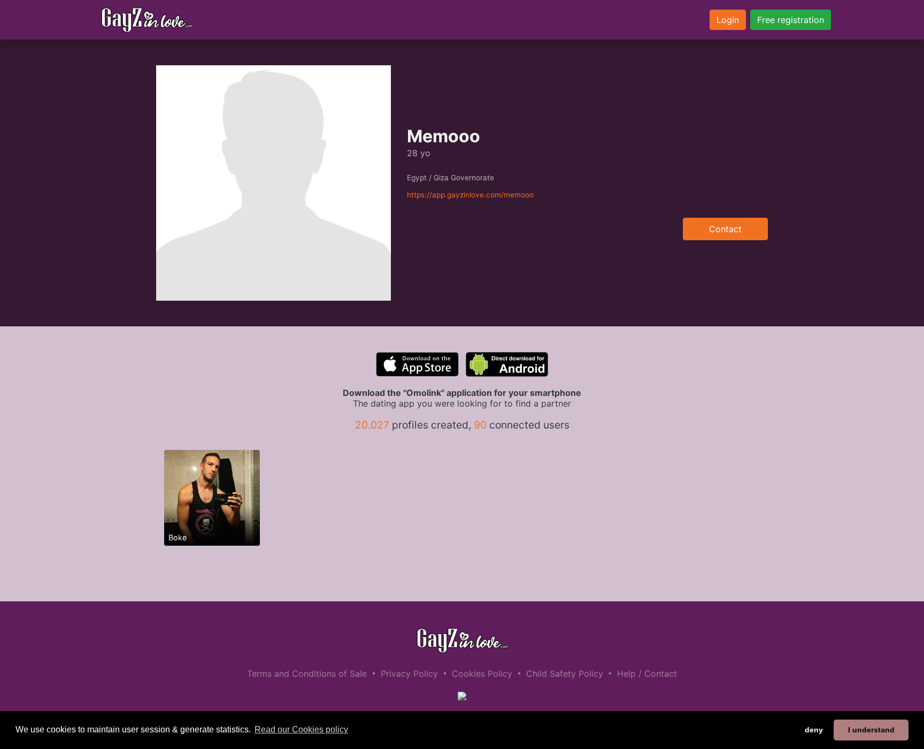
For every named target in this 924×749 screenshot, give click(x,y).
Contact (725, 229)
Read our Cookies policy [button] (301, 729)
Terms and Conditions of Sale (307, 673)
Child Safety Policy (564, 673)
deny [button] (814, 729)
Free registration (790, 19)
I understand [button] (871, 729)
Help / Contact (647, 673)
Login (728, 19)
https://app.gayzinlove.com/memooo (470, 194)
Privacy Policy (409, 673)
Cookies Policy (482, 673)
